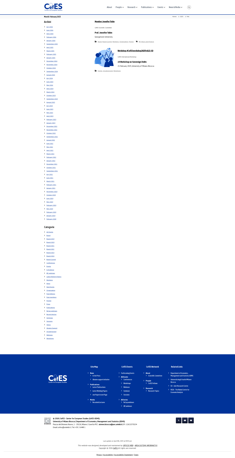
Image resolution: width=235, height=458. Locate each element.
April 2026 (50, 34)
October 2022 (51, 133)
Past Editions (51, 294)
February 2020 (51, 205)
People (119, 7)
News (48, 283)
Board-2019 (50, 239)
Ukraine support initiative (101, 380)
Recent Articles (51, 314)
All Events (50, 232)
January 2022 (51, 161)
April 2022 (50, 150)
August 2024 (51, 75)
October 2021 (51, 167)
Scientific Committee (155, 376)
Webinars (50, 335)
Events (160, 7)
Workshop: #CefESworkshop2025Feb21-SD (135, 50)
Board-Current (107, 42)
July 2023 (50, 106)
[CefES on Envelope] (191, 420)
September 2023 (52, 99)
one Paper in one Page (100, 395)
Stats (136, 455)
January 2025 (51, 58)
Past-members (51, 297)
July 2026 (50, 27)
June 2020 (50, 198)
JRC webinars (51, 273)
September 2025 (52, 44)
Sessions (50, 321)
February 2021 (51, 185)
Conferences (51, 263)
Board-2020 (50, 242)
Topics (49, 325)
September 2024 (52, 71)
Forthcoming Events (127, 373)
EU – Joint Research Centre (179, 386)
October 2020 (51, 195)
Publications (146, 7)
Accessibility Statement (123, 455)
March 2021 (50, 181)
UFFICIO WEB (128, 445)
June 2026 (50, 30)
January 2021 (51, 188)
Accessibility (108, 455)
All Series (124, 400)
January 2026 (51, 40)
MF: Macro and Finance (146, 42)
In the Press (96, 376)
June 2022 (50, 143)
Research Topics (153, 391)
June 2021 (50, 178)
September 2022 (52, 137)
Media (92, 400)
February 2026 (51, 37)
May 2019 (50, 209)
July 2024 (50, 78)
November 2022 (52, 130)
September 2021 (52, 171)
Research (131, 7)
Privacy (99, 455)
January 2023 (51, 123)
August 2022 (51, 140)
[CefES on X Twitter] (178, 420)
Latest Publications (99, 387)
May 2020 (50, 202)
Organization (123, 42)
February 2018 (51, 219)
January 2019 (51, 215)
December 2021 (52, 164)
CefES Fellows (153, 383)
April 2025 (50, 47)
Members (115, 42)
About (109, 7)
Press (48, 304)
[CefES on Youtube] (185, 420)
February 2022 (51, 157)
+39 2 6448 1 (80, 427)
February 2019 (51, 212)
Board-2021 (50, 246)
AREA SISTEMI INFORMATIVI (146, 445)
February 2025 (51, 54)
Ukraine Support (52, 328)
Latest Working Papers (54, 277)
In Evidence (50, 270)
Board (100, 42)
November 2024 (52, 64)
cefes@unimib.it (64, 427)
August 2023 (51, 102)
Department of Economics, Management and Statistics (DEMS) (100, 421)
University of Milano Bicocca (64, 421)
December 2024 (52, 61)
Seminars (50, 318)
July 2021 (50, 174)
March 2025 (50, 51)
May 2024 (50, 85)
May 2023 (50, 113)
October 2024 (51, 68)
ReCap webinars (52, 311)
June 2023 (50, 109)
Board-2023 (50, 253)
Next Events (50, 287)
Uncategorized (108, 71)
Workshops (117, 71)
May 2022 (50, 147)
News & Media (174, 7)
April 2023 (50, 116)
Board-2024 (50, 256)
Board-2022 (50, 249)
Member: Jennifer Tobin (105, 21)
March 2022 (50, 154)
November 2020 (52, 191)
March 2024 (50, 92)
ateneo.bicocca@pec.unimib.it (110, 424)
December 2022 (52, 126)
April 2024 (50, 88)
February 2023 (51, 119)
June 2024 (50, 82)
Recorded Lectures (99, 402)
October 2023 (51, 95)
